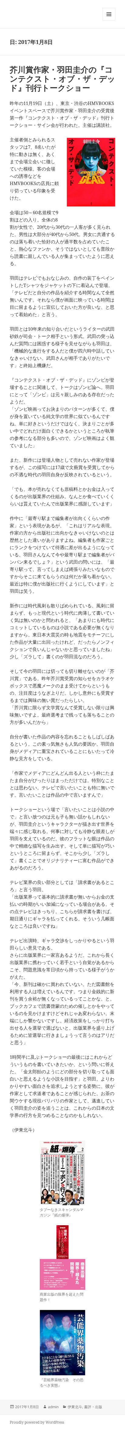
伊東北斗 (75, 1406)
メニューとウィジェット (108, 20)
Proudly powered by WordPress (37, 1422)
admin (53, 1406)
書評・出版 (93, 1406)
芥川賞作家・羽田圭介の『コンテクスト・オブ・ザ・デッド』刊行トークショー (62, 78)
